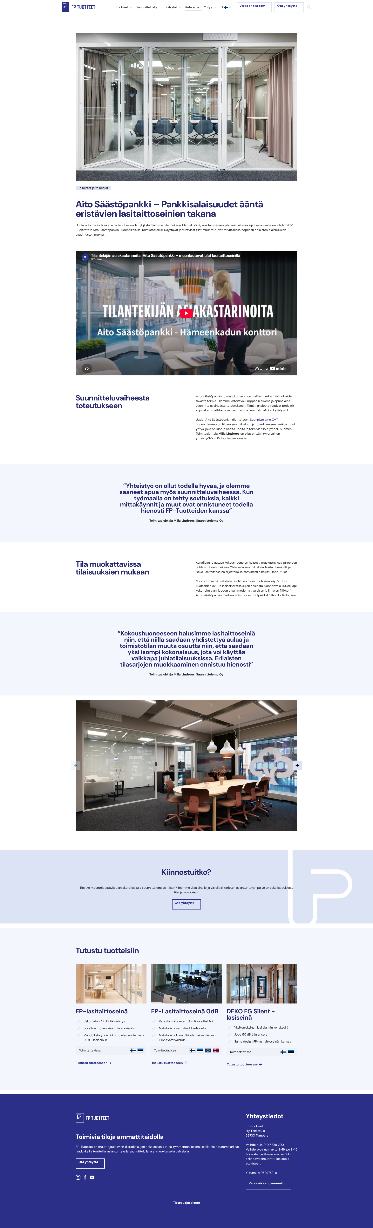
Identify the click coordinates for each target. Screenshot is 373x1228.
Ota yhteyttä (287, 6)
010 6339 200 (273, 1145)
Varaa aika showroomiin (267, 1183)
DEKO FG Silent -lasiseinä (251, 1014)
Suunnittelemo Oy (263, 420)
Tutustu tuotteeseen (91, 1063)
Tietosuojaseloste (186, 1203)
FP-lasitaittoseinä (102, 1011)
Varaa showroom (252, 6)
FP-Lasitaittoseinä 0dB (184, 1011)
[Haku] (309, 7)
